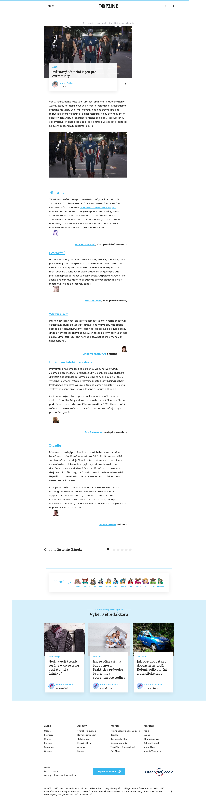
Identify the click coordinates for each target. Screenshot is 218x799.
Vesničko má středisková (123, 747)
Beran (138, 586)
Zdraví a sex (58, 314)
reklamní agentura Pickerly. (144, 788)
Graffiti (47, 739)
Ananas (81, 747)
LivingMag (63, 794)
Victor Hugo (149, 747)
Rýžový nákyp (84, 743)
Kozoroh (93, 586)
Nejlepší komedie (119, 743)
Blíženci (160, 586)
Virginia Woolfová (152, 751)
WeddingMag (50, 794)
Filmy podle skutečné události (125, 730)
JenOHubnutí (85, 794)
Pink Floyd (115, 751)
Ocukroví (73, 794)
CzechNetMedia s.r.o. (69, 788)
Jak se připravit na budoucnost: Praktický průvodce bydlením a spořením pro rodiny (109, 669)
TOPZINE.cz (83, 23)
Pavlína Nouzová (85, 244)
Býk (85, 586)
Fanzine (125, 791)
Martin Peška (66, 83)
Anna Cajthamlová (94, 353)
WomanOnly (61, 791)
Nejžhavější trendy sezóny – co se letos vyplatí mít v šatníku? (63, 667)
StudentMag (136, 791)
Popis (146, 730)
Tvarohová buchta (86, 730)
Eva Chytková (93, 300)
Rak (153, 586)
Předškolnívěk (114, 791)
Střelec (108, 586)
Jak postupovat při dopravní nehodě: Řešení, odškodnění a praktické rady (152, 667)
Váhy (130, 586)
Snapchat (49, 747)
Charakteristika (151, 739)
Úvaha (147, 735)
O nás (47, 767)
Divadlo (55, 446)
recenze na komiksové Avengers (98, 207)
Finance (97, 656)
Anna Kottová (107, 524)
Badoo (80, 751)
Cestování (57, 253)
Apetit (91, 23)
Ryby (101, 586)
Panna (77, 586)
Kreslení (48, 743)
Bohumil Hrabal (151, 743)
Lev (145, 586)
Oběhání (85, 791)
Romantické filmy (119, 739)
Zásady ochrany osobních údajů (60, 775)
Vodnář (123, 586)
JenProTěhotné (98, 791)
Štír (115, 586)
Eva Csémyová (94, 432)
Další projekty (51, 771)
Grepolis (48, 751)
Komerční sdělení (64, 684)
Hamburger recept (86, 735)
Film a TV (56, 193)
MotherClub (74, 791)
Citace (47, 730)
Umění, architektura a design (72, 362)
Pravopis (48, 735)
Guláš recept (83, 739)
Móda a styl (54, 656)
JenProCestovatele (152, 791)
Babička (114, 735)
